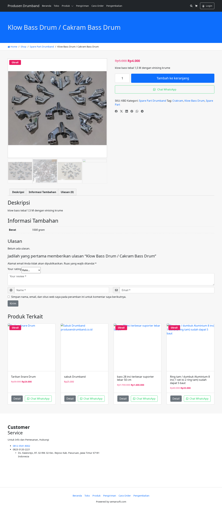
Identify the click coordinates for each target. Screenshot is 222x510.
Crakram (177, 100)
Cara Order (97, 5)
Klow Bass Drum (194, 100)
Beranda (46, 5)
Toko (56, 5)
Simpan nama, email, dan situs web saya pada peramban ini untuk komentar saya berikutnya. (68, 297)
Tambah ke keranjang (173, 78)
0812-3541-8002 (21, 445)
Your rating (14, 269)
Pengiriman (82, 5)
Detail (17, 398)
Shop (23, 46)
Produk (66, 5)
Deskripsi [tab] (18, 192)
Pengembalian (114, 5)
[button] (73, 6)
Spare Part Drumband (42, 46)
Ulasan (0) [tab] (67, 192)
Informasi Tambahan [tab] (42, 192)
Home (13, 46)
